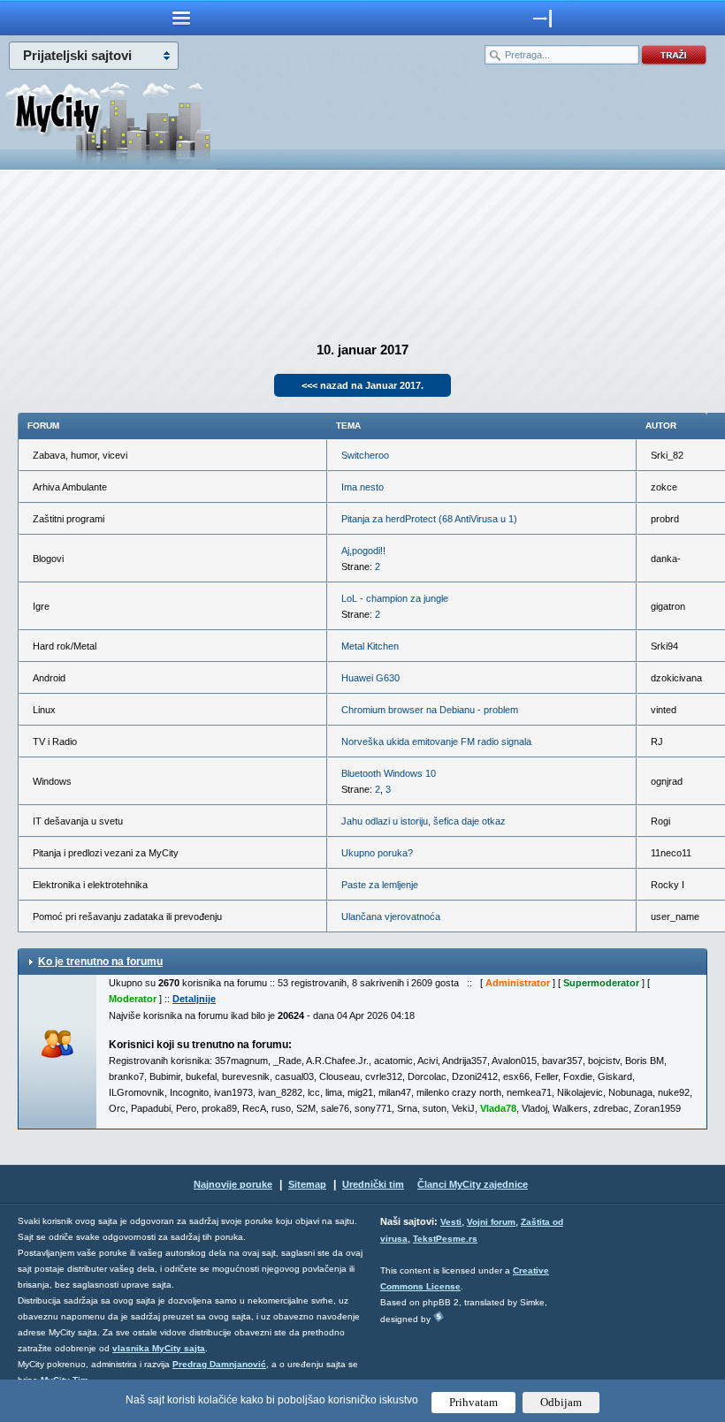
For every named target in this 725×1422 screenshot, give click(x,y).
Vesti (451, 1222)
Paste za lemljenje (379, 884)
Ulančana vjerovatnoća (390, 916)
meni (181, 17)
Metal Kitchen (370, 646)
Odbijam (561, 1402)
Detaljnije (194, 998)
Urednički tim (373, 1184)
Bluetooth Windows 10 (388, 773)
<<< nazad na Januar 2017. (362, 385)
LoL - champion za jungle (394, 598)
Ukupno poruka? (377, 853)
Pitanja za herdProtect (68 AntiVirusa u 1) (429, 518)
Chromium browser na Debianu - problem (429, 709)
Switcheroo (365, 455)
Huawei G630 (370, 678)
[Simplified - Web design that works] (438, 1316)
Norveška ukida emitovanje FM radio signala (436, 741)
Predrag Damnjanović (219, 1364)
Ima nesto (362, 487)
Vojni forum (491, 1222)
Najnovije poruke (233, 1184)
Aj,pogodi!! (363, 550)
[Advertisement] (362, 244)
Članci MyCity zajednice (472, 1184)
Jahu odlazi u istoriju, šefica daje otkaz (423, 821)
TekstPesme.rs (445, 1238)
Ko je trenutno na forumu (100, 961)
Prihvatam (473, 1402)
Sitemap (307, 1184)
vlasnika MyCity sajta (158, 1348)
